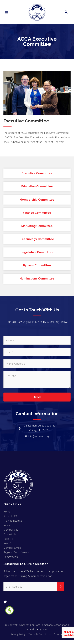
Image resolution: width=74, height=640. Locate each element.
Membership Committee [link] (37, 199)
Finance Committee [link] (37, 212)
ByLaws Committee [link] (37, 265)
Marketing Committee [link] (37, 226)
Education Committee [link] (37, 186)
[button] (6, 12)
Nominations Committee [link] (37, 278)
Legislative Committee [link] (37, 252)
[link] (9, 610)
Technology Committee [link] (37, 239)
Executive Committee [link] (37, 173)
